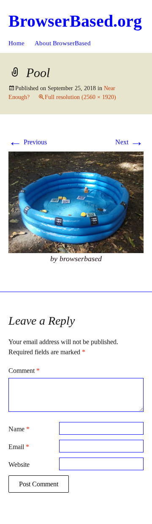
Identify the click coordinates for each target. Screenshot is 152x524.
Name (19, 429)
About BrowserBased (63, 43)
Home (16, 43)
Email (18, 446)
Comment (24, 370)
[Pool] (76, 201)
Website (19, 464)
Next (129, 142)
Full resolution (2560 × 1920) (80, 97)
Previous (27, 142)
